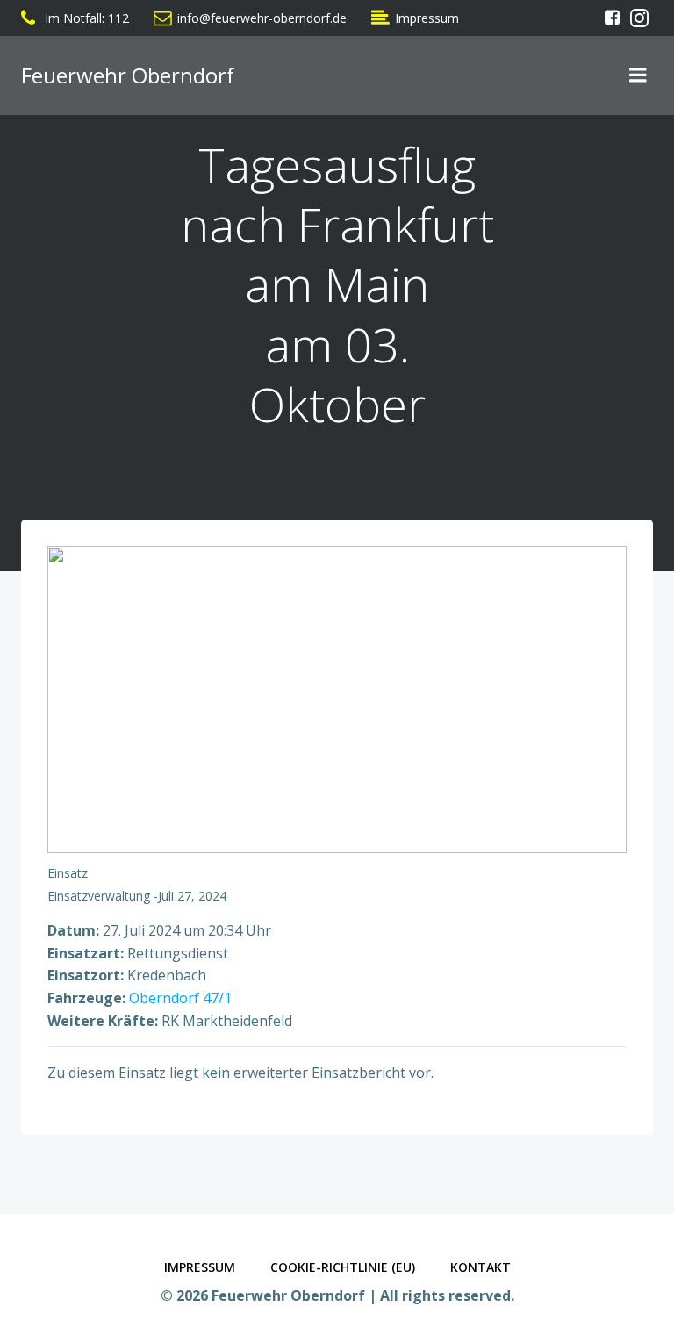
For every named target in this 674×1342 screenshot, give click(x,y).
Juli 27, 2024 (192, 895)
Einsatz (67, 873)
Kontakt (480, 1267)
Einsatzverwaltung (98, 895)
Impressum (199, 1267)
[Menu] (638, 75)
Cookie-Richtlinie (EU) (342, 1267)
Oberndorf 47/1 (180, 998)
